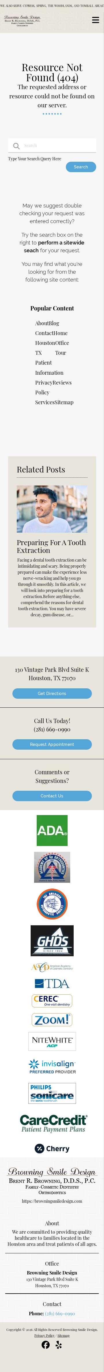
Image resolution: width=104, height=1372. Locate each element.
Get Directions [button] (52, 693)
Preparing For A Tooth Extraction (51, 546)
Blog (54, 323)
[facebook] (46, 1346)
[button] (95, 20)
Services (45, 402)
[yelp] (59, 1346)
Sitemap (64, 402)
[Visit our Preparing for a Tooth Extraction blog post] (52, 534)
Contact (44, 333)
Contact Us (52, 796)
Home (60, 333)
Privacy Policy (44, 1335)
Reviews (62, 382)
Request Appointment (52, 744)
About (42, 323)
